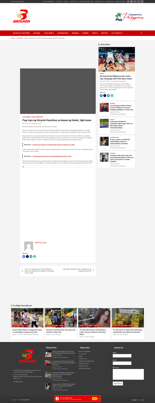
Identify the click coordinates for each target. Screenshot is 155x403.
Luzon (33, 117)
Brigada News (26, 400)
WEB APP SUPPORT (121, 1)
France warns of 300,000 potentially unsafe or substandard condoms (120, 141)
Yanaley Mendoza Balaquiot (118, 81)
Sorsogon (39, 117)
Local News (48, 33)
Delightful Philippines (21, 33)
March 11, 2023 (26, 123)
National (36, 33)
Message (116, 367)
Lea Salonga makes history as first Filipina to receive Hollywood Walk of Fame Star (121, 108)
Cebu (48, 325)
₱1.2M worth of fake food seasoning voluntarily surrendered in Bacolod (127, 331)
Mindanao (97, 325)
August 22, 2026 (104, 81)
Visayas (61, 325)
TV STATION (59, 1)
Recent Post (51, 348)
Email (115, 360)
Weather (104, 33)
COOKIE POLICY (109, 1)
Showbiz (85, 33)
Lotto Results (116, 33)
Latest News (105, 44)
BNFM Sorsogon (36, 123)
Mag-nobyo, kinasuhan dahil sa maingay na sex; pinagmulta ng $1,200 (77, 270)
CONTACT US (73, 1)
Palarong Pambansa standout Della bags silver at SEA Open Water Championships (121, 124)
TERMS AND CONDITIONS (86, 1)
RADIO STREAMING (48, 1)
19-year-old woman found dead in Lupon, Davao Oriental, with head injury (92, 332)
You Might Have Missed (22, 305)
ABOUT (66, 1)
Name (115, 353)
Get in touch (118, 383)
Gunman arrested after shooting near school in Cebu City (61, 331)
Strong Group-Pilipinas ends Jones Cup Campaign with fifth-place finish (63, 352)
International (63, 33)
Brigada (58, 334)
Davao (82, 325)
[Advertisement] (58, 55)
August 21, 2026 (17, 334)
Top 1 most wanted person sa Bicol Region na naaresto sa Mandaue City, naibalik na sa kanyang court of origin (39, 271)
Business (75, 33)
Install (94, 398)
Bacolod (116, 325)
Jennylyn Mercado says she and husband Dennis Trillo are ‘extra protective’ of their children (121, 158)
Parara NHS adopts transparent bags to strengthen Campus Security (27, 331)
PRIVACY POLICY (99, 1)
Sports (95, 33)
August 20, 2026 (117, 334)
